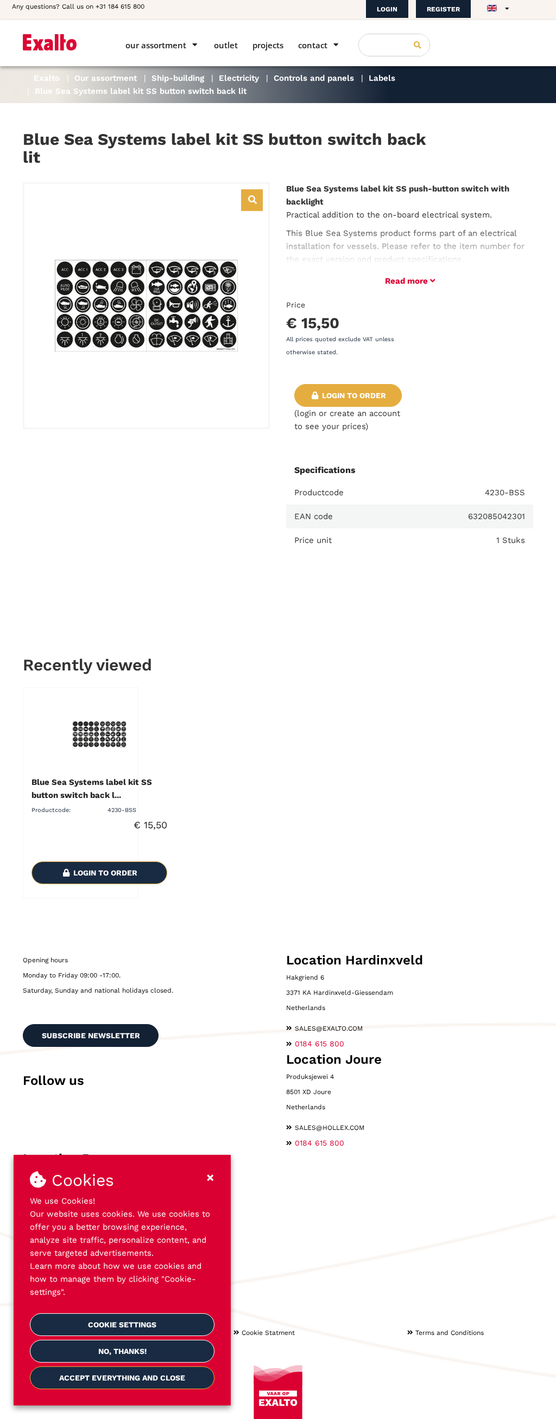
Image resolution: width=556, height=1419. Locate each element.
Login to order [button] (353, 395)
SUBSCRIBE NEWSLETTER (91, 1035)
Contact (312, 45)
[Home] (58, 42)
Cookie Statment (268, 1333)
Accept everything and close (122, 1377)
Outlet (226, 45)
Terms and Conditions (449, 1333)
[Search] (417, 45)
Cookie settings (122, 1324)
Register (443, 9)
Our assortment (155, 45)
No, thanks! (122, 1351)
